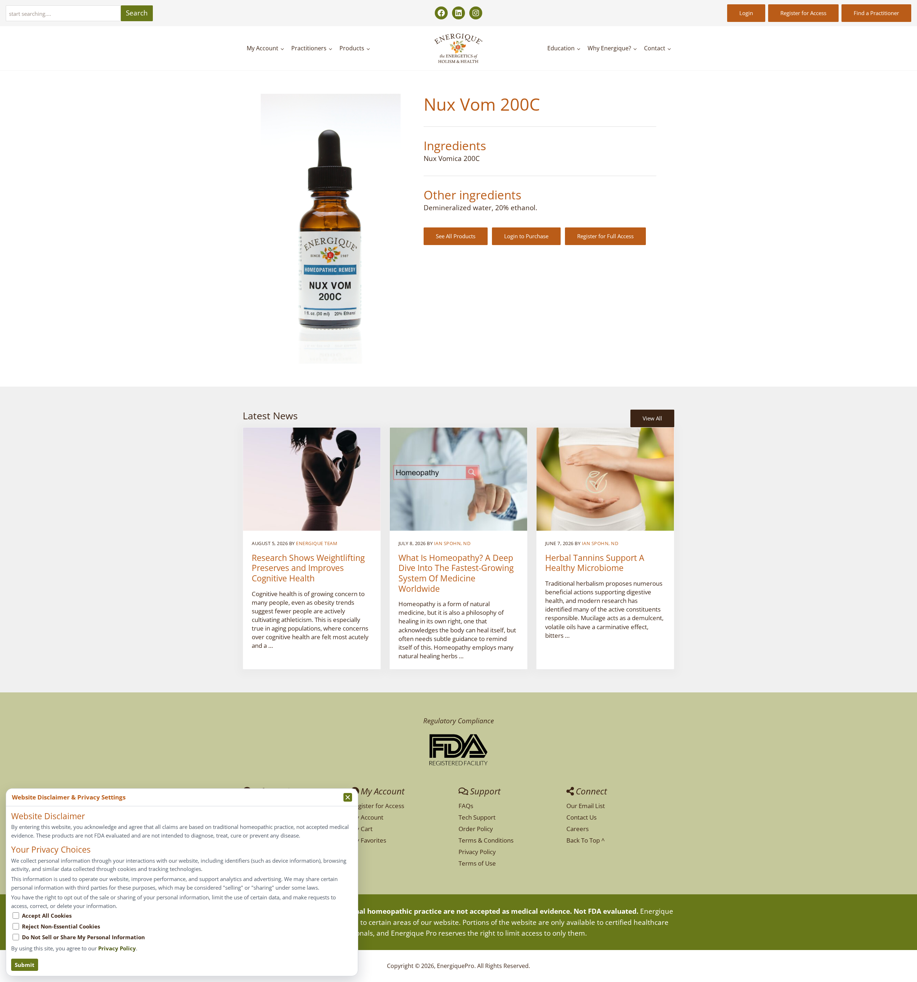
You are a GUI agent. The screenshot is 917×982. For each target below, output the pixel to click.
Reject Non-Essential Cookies (61, 926)
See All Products (455, 236)
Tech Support (477, 817)
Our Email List (585, 806)
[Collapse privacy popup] (347, 797)
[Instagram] (475, 12)
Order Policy (475, 829)
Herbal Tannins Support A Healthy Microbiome (594, 563)
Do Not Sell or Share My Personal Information (83, 937)
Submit (25, 964)
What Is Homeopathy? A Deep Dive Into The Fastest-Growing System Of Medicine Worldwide (456, 573)
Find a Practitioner (876, 13)
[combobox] (63, 13)
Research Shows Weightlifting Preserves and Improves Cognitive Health (308, 568)
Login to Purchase (526, 236)
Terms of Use (477, 863)
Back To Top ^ (585, 840)
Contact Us (581, 817)
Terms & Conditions (486, 840)
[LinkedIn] (458, 12)
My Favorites (368, 840)
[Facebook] (441, 12)
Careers (577, 829)
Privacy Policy (477, 852)
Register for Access (803, 13)
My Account (367, 817)
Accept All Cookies (47, 915)
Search (137, 13)
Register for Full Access (605, 236)
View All (652, 418)
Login (746, 13)
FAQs (465, 806)
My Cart (362, 829)
